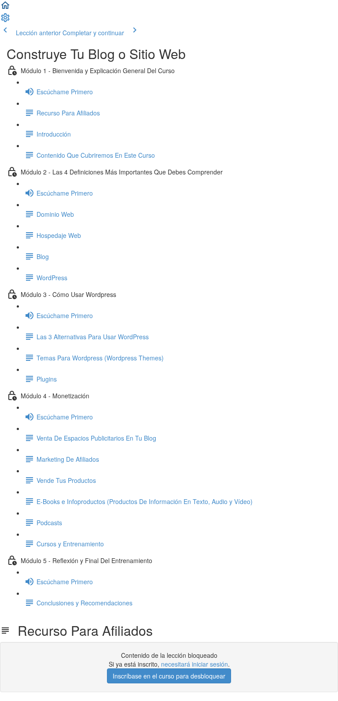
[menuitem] (5, 20)
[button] (5, 8)
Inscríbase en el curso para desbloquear (169, 675)
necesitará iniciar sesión (194, 664)
